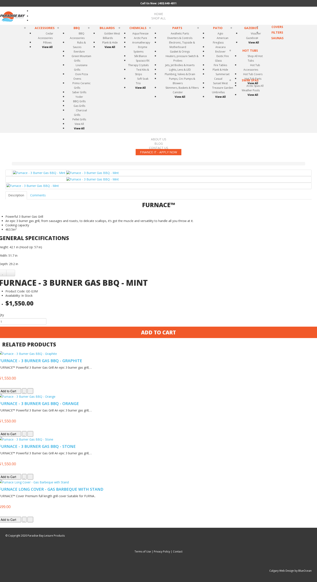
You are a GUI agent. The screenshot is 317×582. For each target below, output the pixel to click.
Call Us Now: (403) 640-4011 (158, 3)
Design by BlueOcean (299, 571)
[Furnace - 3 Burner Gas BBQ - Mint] (39, 173)
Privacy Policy (162, 551)
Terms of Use (143, 551)
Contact (177, 551)
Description (16, 195)
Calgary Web (277, 571)
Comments (38, 195)
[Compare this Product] (10, 273)
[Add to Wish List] (24, 391)
